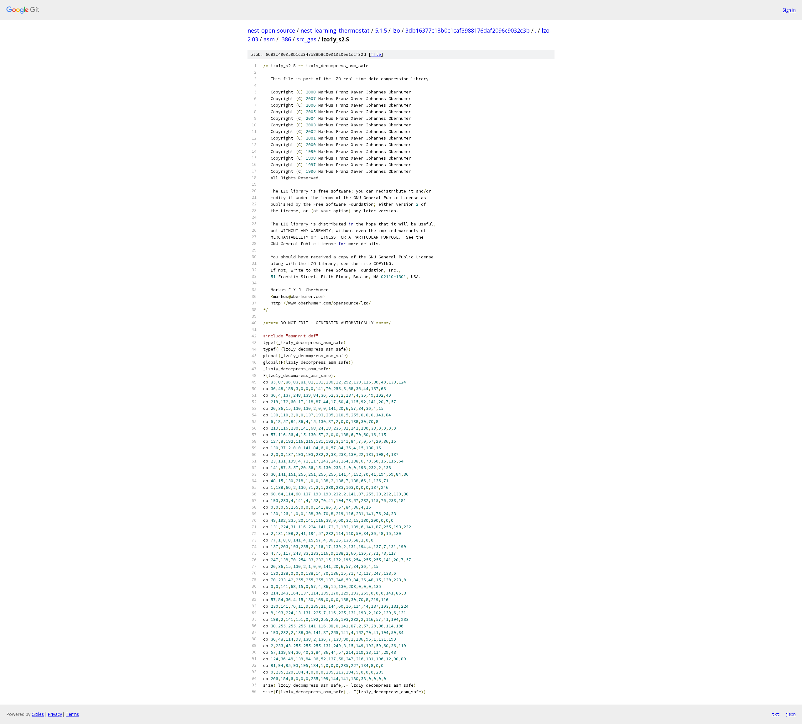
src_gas (306, 39)
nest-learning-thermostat (335, 30)
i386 (285, 39)
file (376, 54)
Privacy (55, 714)
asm (269, 39)
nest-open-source (271, 30)
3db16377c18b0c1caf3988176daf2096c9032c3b (467, 30)
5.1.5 (381, 30)
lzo (396, 30)
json (791, 714)
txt (775, 714)
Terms (72, 714)
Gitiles (38, 714)
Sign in (789, 10)
